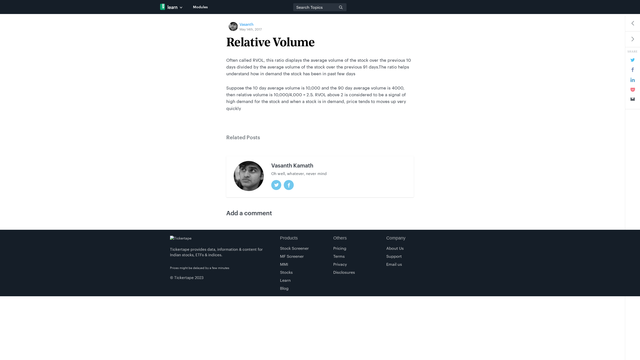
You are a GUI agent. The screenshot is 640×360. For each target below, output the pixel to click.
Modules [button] (200, 7)
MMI (284, 264)
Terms (339, 256)
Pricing (339, 248)
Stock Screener (294, 248)
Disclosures (344, 272)
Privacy (340, 264)
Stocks (286, 272)
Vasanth (247, 24)
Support (394, 256)
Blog (284, 288)
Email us (394, 264)
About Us (395, 248)
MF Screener (292, 256)
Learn (285, 280)
